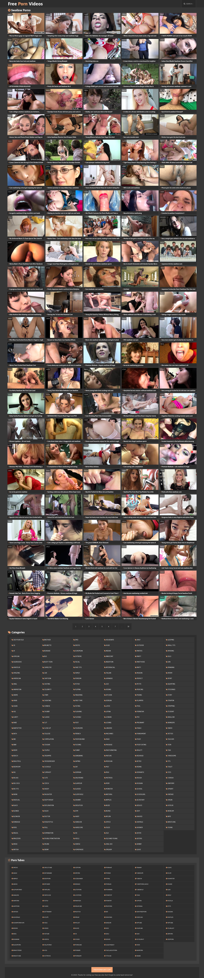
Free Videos (25, 3)
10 (128, 626)
